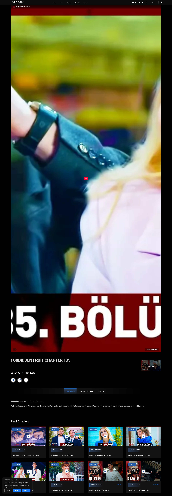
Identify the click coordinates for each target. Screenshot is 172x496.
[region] (17, 485)
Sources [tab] (101, 391)
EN (152, 2)
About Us (77, 3)
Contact (86, 3)
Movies (69, 3)
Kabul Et (26, 490)
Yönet (8, 490)
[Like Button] (20, 380)
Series (61, 3)
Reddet (16, 490)
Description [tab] (70, 391)
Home (54, 3)
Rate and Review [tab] (86, 391)
